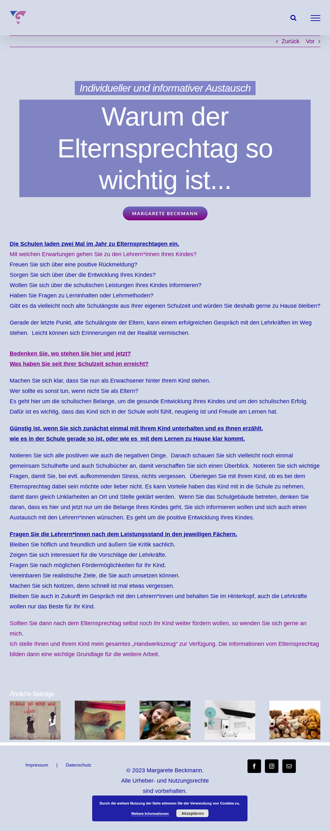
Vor (310, 41)
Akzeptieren (192, 813)
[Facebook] (254, 766)
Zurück (290, 41)
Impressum (36, 764)
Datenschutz (78, 764)
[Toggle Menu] (316, 18)
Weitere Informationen (150, 813)
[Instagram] (271, 766)
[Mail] (289, 766)
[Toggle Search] (293, 18)
